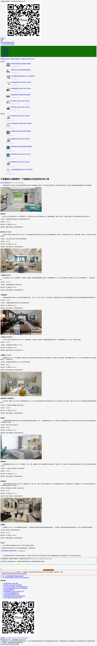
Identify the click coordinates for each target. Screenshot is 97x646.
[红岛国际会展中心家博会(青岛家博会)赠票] (8, 95)
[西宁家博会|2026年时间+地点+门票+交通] (8, 108)
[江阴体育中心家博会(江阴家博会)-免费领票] (8, 132)
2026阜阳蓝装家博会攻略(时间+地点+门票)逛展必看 (23, 76)
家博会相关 (5, 54)
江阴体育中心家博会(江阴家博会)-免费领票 (21, 131)
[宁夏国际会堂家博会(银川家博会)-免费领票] (8, 64)
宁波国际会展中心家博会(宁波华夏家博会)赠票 (14, 596)
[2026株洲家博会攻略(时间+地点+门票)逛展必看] (8, 170)
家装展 (7, 42)
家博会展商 (5, 51)
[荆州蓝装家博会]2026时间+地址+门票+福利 (21, 82)
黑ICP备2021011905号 (6, 639)
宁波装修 (19, 573)
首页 (4, 46)
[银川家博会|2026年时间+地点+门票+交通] (8, 102)
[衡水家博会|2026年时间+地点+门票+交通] (8, 117)
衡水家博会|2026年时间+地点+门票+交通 (20, 115)
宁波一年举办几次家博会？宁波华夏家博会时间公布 (15, 586)
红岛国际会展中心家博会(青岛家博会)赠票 (20, 94)
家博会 (2, 39)
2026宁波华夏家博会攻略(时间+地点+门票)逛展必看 (15, 588)
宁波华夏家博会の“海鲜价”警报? (10, 583)
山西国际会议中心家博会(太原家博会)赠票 (20, 69)
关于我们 (3, 644)
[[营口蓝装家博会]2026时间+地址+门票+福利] (8, 89)
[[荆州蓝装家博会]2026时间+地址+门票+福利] (8, 83)
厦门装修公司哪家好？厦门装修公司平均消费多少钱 (17, 577)
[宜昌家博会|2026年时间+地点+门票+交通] (8, 163)
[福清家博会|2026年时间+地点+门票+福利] (8, 140)
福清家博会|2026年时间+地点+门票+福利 (20, 138)
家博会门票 (11, 42)
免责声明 (7, 644)
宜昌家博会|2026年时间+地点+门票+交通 (20, 161)
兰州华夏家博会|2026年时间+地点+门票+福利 (21, 123)
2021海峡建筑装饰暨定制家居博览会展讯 (14, 576)
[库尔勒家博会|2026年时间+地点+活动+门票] (8, 155)
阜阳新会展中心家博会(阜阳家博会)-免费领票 (21, 146)
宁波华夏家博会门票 (5, 550)
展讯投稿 (5, 56)
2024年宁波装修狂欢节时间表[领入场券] (12, 597)
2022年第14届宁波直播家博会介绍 (11, 593)
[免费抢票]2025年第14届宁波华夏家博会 (12, 585)
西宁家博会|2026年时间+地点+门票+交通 (20, 107)
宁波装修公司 (5, 573)
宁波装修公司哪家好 (12, 573)
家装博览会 (3, 42)
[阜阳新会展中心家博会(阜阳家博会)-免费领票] (8, 147)
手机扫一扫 (3, 38)
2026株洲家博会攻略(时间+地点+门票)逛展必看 (21, 169)
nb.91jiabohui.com (21, 550)
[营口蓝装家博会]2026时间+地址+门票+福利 (21, 88)
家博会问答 (5, 53)
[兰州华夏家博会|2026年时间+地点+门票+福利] (8, 124)
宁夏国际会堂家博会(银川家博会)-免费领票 (21, 63)
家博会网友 (7, 182)
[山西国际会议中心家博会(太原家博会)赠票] (8, 71)
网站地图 (17, 644)
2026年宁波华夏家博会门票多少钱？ (11, 594)
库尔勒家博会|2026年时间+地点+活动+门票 (20, 154)
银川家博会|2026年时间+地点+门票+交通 (20, 100)
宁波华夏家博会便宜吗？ (9, 589)
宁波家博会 (24, 573)
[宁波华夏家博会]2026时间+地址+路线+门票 (13, 591)
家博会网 (3, 58)
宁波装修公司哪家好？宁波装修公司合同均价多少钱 (22, 58)
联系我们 (12, 644)
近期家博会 (5, 48)
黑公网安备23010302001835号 (19, 639)
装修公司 (7, 58)
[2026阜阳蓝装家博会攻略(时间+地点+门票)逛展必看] (8, 77)
